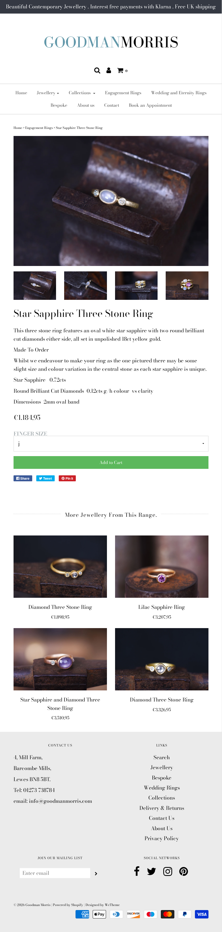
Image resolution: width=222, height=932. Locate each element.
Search (162, 757)
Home (21, 92)
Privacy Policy (162, 838)
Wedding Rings (162, 788)
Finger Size (30, 434)
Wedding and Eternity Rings (179, 92)
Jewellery (162, 767)
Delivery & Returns (161, 808)
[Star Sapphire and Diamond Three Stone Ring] (60, 659)
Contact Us (161, 818)
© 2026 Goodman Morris (32, 904)
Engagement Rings (123, 92)
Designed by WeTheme (103, 904)
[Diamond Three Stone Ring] (60, 566)
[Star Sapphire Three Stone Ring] (35, 285)
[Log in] (109, 70)
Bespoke (59, 105)
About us (85, 105)
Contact (111, 105)
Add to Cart (110, 462)
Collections (161, 798)
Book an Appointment (150, 105)
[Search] (97, 70)
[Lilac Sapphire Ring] (161, 566)
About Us (161, 828)
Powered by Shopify (68, 904)
